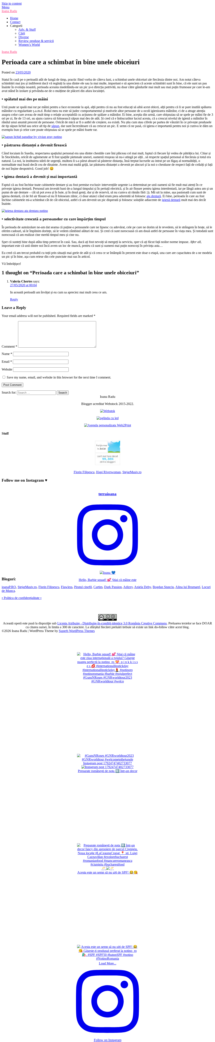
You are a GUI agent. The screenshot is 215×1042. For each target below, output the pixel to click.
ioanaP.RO (9, 587)
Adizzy (128, 587)
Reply (14, 299)
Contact (15, 22)
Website (7, 369)
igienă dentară (171, 200)
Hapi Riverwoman (108, 472)
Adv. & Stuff (27, 29)
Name (7, 354)
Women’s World (29, 44)
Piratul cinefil (83, 587)
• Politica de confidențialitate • (22, 598)
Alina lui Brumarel (187, 587)
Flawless (66, 587)
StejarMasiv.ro (132, 472)
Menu (5, 7)
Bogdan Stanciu (163, 587)
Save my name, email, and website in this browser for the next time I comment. (59, 377)
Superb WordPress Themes (77, 631)
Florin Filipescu (84, 472)
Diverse (23, 37)
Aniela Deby (142, 587)
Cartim (97, 587)
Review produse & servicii (36, 41)
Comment (9, 346)
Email (7, 361)
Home (14, 18)
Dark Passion (113, 587)
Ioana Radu (9, 11)
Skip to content (12, 3)
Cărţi (21, 33)
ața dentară (154, 196)
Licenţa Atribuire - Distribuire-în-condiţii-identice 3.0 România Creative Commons (112, 623)
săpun (55, 126)
